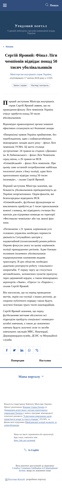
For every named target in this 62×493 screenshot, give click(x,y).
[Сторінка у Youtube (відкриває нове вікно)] (36, 457)
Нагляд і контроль (40, 85)
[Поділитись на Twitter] (14, 350)
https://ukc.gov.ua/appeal (24, 440)
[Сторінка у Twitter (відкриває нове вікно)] (31, 457)
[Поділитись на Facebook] (6, 350)
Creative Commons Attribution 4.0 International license (34, 469)
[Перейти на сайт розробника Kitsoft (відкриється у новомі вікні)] (15, 479)
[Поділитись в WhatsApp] (29, 350)
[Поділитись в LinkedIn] (21, 350)
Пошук (54, 5)
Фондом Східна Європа (33, 407)
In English (33, 450)
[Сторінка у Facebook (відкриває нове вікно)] (25, 457)
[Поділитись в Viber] (36, 350)
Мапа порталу (29, 376)
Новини (9, 47)
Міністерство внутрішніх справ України (30, 74)
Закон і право (20, 85)
